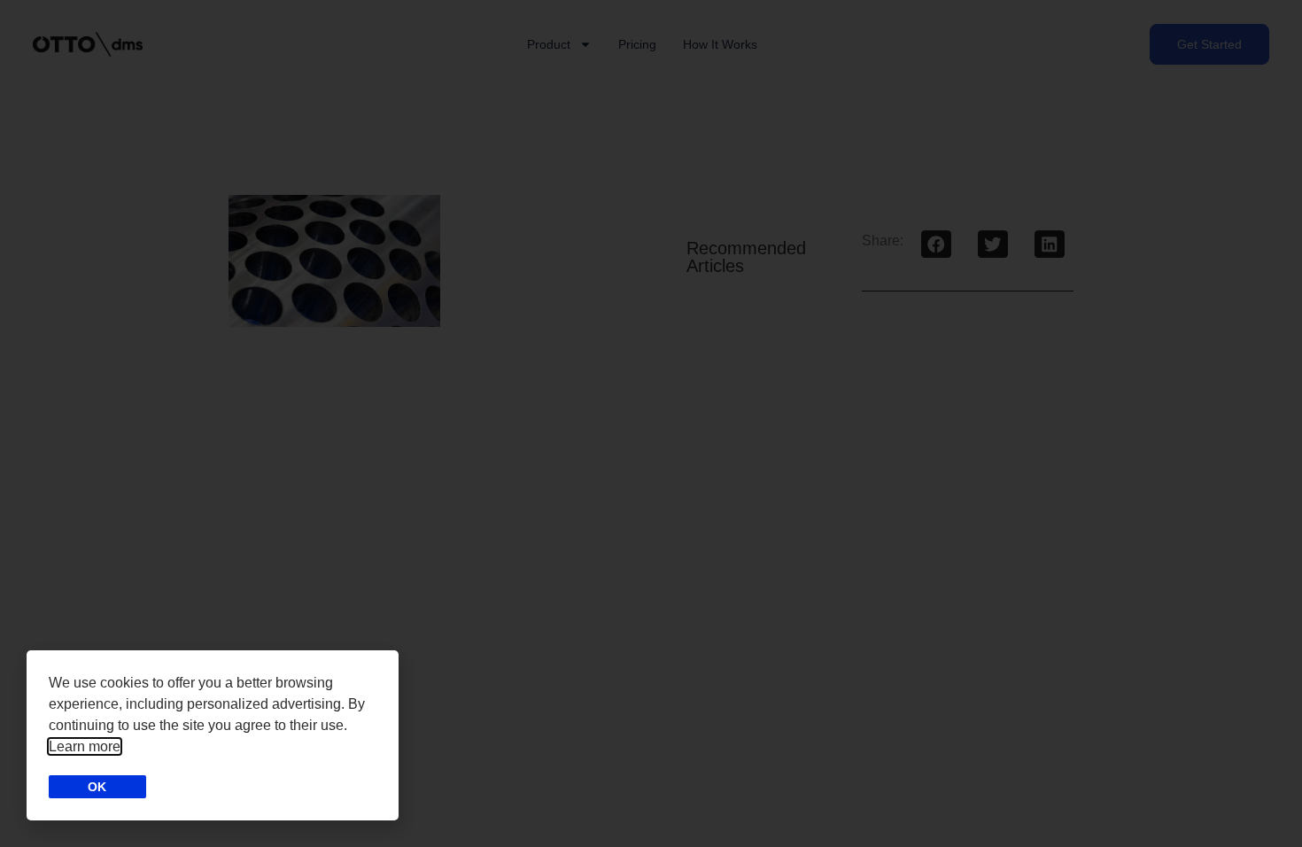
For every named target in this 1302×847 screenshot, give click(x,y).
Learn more (84, 746)
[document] (651, 423)
